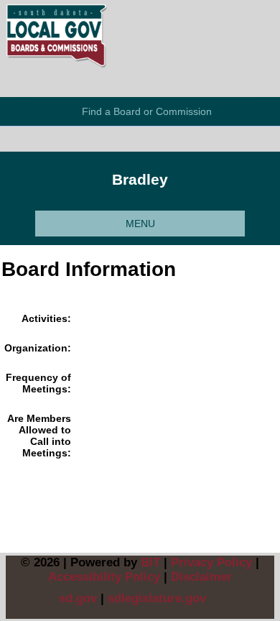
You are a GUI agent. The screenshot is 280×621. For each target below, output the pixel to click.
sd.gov (78, 598)
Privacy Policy (211, 562)
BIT (150, 562)
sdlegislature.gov (157, 598)
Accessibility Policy (104, 577)
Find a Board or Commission (147, 111)
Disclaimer (201, 577)
